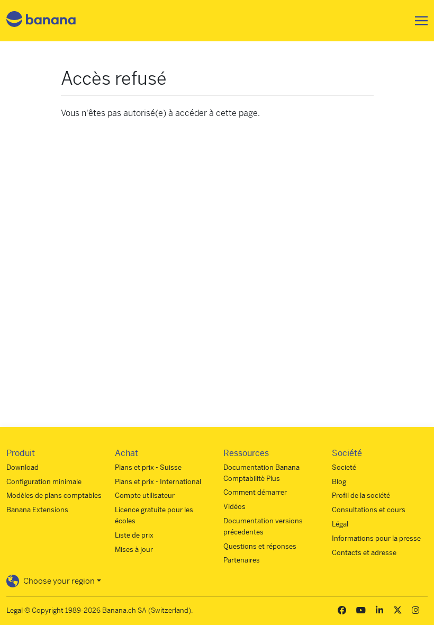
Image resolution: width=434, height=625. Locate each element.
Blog (339, 481)
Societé (344, 467)
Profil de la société (361, 495)
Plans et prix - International (158, 481)
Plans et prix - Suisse (148, 467)
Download (22, 467)
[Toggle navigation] (418, 20)
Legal (14, 610)
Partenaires (241, 560)
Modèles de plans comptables (54, 495)
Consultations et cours (368, 509)
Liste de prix (134, 535)
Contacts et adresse (364, 552)
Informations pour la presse (376, 538)
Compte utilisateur (145, 495)
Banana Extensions (37, 509)
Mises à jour (134, 549)
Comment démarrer (255, 492)
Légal (340, 524)
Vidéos (234, 506)
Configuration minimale (44, 481)
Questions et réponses (259, 546)
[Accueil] (41, 21)
